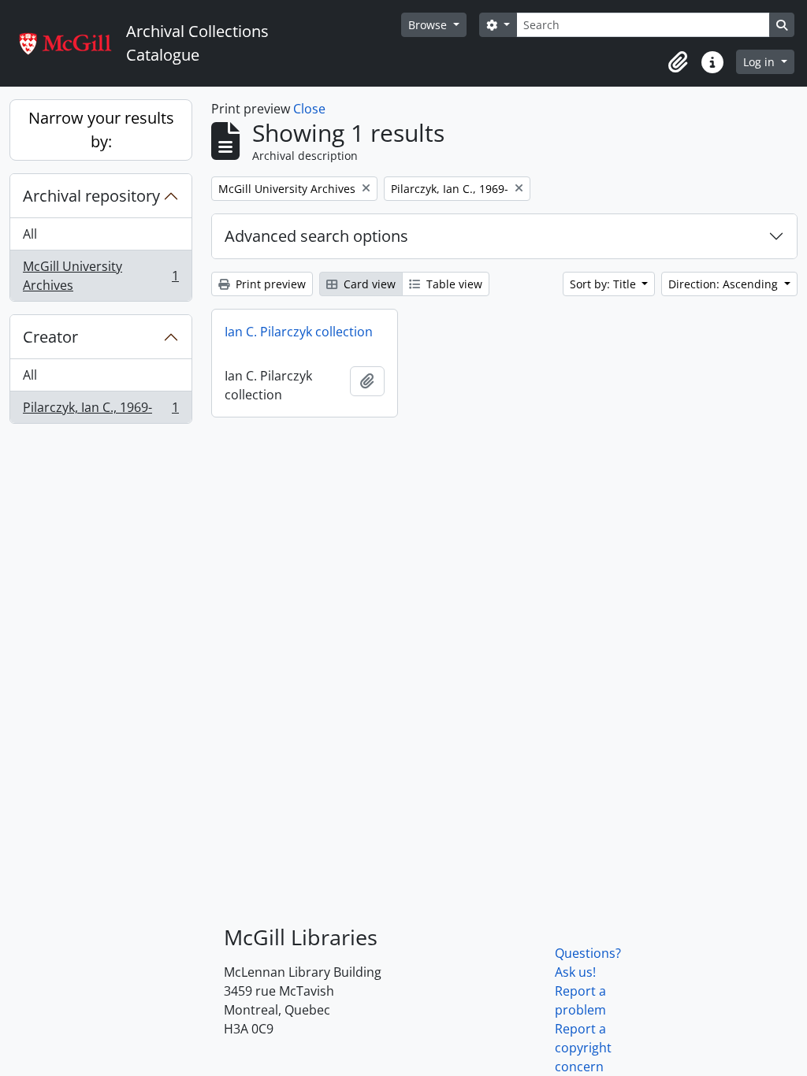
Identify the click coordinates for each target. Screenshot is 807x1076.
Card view (368, 283)
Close (309, 108)
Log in (760, 61)
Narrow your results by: (101, 129)
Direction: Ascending (724, 283)
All (30, 234)
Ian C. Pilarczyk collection (299, 331)
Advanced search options (316, 236)
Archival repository (91, 195)
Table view (452, 283)
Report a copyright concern (583, 1047)
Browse (429, 24)
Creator (50, 336)
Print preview (269, 283)
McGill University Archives (100, 276)
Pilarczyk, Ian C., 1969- (100, 411)
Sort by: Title (604, 283)
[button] (677, 62)
